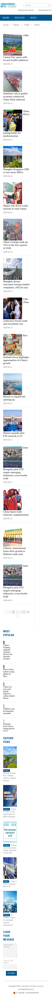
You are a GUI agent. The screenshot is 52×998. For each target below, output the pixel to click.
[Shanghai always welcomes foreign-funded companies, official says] (12, 269)
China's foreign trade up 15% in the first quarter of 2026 (15, 245)
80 (28, 612)
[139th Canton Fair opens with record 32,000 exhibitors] (12, 44)
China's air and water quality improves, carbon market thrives (9, 692)
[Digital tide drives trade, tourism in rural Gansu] (12, 193)
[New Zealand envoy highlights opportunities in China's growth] (12, 344)
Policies (20, 17)
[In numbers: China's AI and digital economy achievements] (10, 902)
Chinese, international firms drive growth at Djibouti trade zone (14, 551)
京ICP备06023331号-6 (26, 989)
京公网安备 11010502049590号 (27, 993)
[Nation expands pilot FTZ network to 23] (12, 420)
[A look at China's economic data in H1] (10, 868)
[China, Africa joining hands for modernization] (12, 120)
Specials (8, 24)
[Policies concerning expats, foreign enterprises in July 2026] (10, 832)
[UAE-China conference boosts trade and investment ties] (12, 308)
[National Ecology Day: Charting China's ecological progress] (10, 757)
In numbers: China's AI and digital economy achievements (9, 920)
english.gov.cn (45, 10)
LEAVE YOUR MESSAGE (8, 935)
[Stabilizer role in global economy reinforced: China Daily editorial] (12, 81)
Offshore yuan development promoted (9, 711)
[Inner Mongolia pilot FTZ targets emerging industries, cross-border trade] (12, 457)
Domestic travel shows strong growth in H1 (8, 727)
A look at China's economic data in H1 (10, 883)
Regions (37, 24)
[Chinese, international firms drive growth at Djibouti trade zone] (12, 535)
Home (6, 17)
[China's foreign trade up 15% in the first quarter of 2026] (12, 229)
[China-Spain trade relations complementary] (12, 499)
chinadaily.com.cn (26, 10)
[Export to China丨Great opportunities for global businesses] (10, 796)
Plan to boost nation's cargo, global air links (9, 672)
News (33, 17)
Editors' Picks (8, 740)
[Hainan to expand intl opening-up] (12, 384)
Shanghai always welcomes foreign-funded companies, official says (16, 284)
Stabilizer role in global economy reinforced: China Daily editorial (15, 96)
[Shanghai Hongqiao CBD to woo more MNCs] (12, 157)
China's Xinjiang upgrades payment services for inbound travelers (7, 652)
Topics (22, 24)
